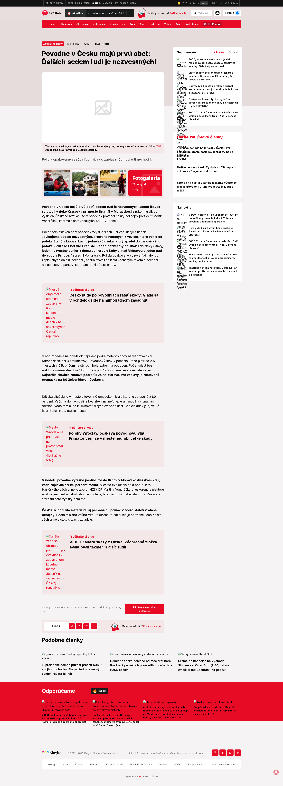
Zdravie (155, 24)
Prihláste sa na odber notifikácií (144, 609)
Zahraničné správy (53, 44)
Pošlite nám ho (178, 13)
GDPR (177, 764)
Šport (143, 24)
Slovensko (82, 24)
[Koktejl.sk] (51, 13)
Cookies (163, 764)
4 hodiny (219, 52)
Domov (53, 24)
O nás (65, 764)
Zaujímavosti (117, 24)
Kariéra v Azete (114, 764)
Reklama (94, 764)
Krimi (132, 24)
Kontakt (79, 764)
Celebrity (66, 24)
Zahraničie (99, 24)
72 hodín (233, 52)
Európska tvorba (197, 764)
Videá (167, 24)
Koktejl (51, 764)
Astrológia (192, 24)
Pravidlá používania (141, 764)
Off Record (214, 24)
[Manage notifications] (276, 772)
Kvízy (179, 24)
